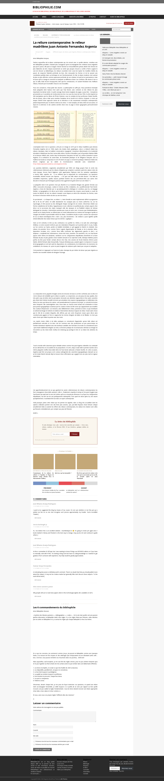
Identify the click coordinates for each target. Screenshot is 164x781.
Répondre (38, 518)
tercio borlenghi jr (40, 525)
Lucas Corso (60, 764)
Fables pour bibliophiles (64, 769)
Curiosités (86, 769)
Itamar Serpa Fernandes (42, 566)
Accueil (35, 17)
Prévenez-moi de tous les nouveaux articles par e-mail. (52, 744)
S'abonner (75, 434)
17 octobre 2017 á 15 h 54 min (41, 568)
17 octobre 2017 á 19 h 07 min (41, 527)
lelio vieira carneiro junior (43, 587)
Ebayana (85, 765)
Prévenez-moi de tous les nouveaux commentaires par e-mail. (54, 741)
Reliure (45, 35)
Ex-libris (85, 767)
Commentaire (37, 710)
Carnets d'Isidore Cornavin (64, 767)
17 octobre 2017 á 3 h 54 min (40, 589)
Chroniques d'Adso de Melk (65, 765)
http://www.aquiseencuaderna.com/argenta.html (49, 164)
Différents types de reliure (60, 52)
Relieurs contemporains (84, 52)
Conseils (85, 773)
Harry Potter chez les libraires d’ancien (114, 74)
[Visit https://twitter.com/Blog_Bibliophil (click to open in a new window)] (131, 1)
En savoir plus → (35, 773)
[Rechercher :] (121, 29)
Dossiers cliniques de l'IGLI (64, 762)
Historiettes (86, 771)
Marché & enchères (76, 17)
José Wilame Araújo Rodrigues (44, 504)
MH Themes (64, 779)
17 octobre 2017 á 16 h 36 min (41, 547)
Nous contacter (114, 771)
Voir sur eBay (129, 23)
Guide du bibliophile (117, 17)
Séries (44, 17)
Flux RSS (121, 771)
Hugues (48, 52)
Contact (103, 17)
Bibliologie (86, 764)
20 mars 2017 (39, 52)
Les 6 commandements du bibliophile (54, 607)
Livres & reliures (58, 17)
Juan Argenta (72, 52)
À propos (92, 17)
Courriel (35, 730)
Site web (35, 736)
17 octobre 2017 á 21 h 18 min (41, 506)
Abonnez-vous (123, 104)
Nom (34, 725)
